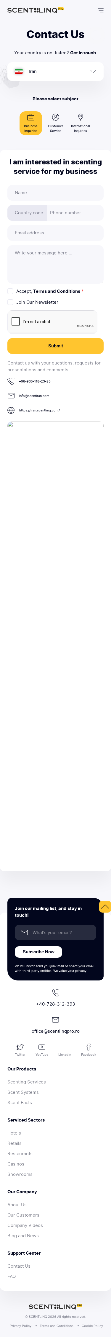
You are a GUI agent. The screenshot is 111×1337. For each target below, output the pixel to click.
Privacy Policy (20, 1326)
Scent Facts (19, 1102)
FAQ (11, 1276)
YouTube (42, 1054)
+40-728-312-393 (55, 1004)
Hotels (14, 1133)
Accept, (50, 291)
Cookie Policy (92, 1326)
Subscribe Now (38, 951)
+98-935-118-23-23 (35, 381)
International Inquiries (80, 128)
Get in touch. (83, 52)
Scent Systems (23, 1092)
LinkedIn (64, 1054)
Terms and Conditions (56, 291)
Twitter (20, 1054)
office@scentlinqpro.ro (56, 1031)
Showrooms (20, 1174)
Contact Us (18, 1266)
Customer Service (55, 128)
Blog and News (23, 1235)
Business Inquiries (31, 128)
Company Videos (25, 1225)
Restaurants (20, 1153)
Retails (14, 1143)
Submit (55, 345)
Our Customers (23, 1215)
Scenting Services (26, 1082)
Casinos (15, 1164)
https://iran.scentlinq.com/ (39, 410)
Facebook (88, 1054)
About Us (17, 1204)
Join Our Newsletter (37, 302)
